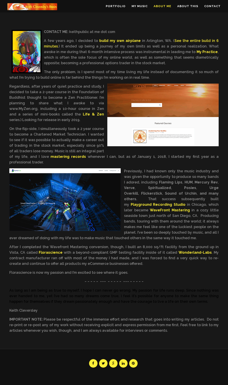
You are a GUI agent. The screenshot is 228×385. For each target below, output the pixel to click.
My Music (140, 6)
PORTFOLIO (116, 6)
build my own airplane (120, 41)
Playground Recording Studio (158, 204)
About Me (162, 6)
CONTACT (212, 6)
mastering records (68, 156)
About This (187, 6)
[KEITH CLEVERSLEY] (32, 6)
